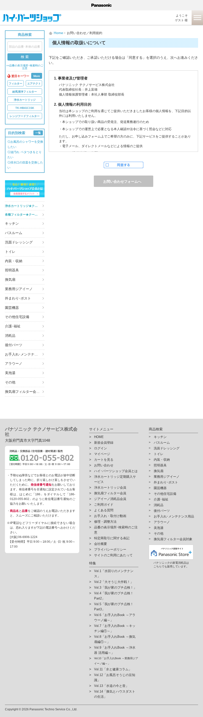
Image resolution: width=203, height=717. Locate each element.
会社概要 (100, 544)
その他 (10, 382)
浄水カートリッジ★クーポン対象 (25, 206)
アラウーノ (13, 363)
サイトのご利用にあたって (113, 555)
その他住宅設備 (17, 317)
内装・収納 (13, 261)
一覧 (38, 132)
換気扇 (10, 279)
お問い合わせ (103, 465)
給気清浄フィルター (24, 91)
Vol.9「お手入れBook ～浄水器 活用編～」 (114, 650)
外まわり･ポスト (18, 298)
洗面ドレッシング (19, 242)
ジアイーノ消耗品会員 (110, 499)
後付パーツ (13, 345)
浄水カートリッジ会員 (110, 487)
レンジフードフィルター (25, 116)
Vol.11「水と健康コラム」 (113, 669)
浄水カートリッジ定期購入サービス (115, 479)
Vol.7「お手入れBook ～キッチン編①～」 (114, 628)
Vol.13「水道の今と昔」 (111, 686)
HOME (99, 437)
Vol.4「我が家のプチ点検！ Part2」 (113, 595)
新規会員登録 (103, 442)
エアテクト (34, 83)
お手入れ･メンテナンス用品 (25, 354)
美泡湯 (10, 373)
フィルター (15, 83)
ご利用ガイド (103, 504)
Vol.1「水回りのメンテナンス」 (113, 573)
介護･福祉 (13, 326)
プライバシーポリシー (110, 549)
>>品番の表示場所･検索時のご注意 (24, 67)
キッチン (12, 223)
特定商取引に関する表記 (111, 538)
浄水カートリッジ (25, 99)
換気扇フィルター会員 (110, 493)
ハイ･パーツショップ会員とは (116, 471)
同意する (123, 165)
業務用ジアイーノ (19, 289)
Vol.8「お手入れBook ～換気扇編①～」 (114, 639)
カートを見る (103, 459)
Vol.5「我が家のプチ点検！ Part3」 (113, 606)
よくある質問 (103, 510)
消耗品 (10, 336)
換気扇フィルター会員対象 (25, 392)
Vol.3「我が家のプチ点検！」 (115, 587)
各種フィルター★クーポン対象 (25, 214)
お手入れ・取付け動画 (110, 516)
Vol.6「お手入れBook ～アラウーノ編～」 (114, 617)
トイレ (10, 252)
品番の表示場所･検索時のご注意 (116, 529)
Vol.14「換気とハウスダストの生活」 (114, 694)
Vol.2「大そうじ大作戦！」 (113, 582)
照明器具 (12, 270)
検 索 (25, 57)
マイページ (102, 454)
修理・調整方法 (105, 521)
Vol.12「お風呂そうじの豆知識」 (114, 677)
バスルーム (13, 233)
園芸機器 (12, 308)
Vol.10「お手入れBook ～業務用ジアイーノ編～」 (116, 661)
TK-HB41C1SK (24, 107)
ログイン (100, 448)
